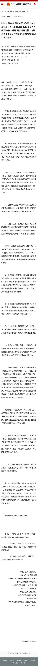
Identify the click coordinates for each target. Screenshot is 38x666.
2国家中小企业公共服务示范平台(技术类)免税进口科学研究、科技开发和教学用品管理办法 (18, 546)
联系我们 (15, 663)
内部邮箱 (22, 663)
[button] (35, 4)
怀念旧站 (33, 660)
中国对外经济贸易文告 (21, 11)
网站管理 (5, 660)
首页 (2, 11)
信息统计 (26, 660)
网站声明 (19, 660)
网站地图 (12, 660)
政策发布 (9, 11)
